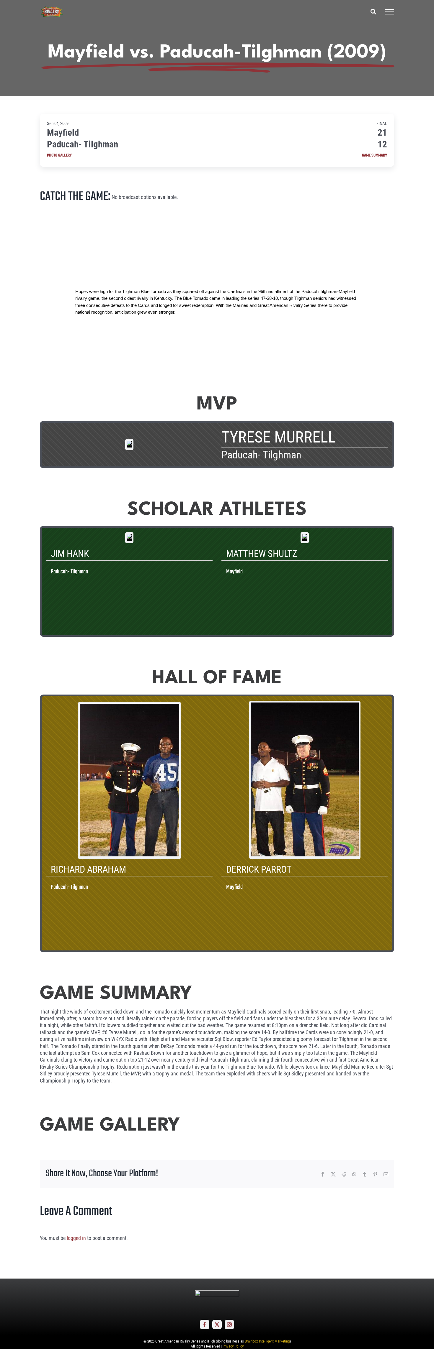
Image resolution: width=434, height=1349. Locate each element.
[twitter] (217, 1324)
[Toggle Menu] (390, 11)
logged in (76, 1238)
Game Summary (374, 156)
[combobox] (217, 301)
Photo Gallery (59, 156)
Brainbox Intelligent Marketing (267, 1341)
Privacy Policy (233, 1346)
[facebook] (204, 1324)
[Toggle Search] (373, 11)
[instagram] (229, 1324)
